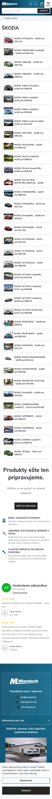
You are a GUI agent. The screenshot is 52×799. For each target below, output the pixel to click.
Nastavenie (26, 780)
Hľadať (44, 10)
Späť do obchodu (26, 506)
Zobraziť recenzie (20, 592)
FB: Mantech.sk (28, 707)
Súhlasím (26, 790)
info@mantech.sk (28, 697)
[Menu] (48, 4)
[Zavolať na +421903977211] (31, 4)
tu (36, 773)
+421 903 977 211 (28, 702)
